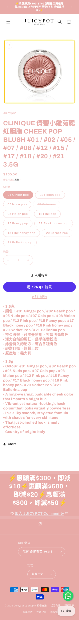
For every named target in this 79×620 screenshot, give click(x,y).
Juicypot (19, 606)
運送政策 (41, 612)
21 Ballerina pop (20, 242)
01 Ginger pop (18, 194)
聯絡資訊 (55, 612)
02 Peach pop (50, 194)
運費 (17, 180)
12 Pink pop (47, 213)
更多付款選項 (39, 297)
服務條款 (28, 612)
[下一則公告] (71, 7)
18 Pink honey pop (21, 232)
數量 (6, 251)
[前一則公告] (7, 7)
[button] (8, 21)
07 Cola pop (48, 205)
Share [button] (12, 443)
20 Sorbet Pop (57, 232)
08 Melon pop (18, 213)
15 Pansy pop (18, 223)
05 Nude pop (17, 204)
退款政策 (56, 606)
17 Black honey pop (53, 223)
